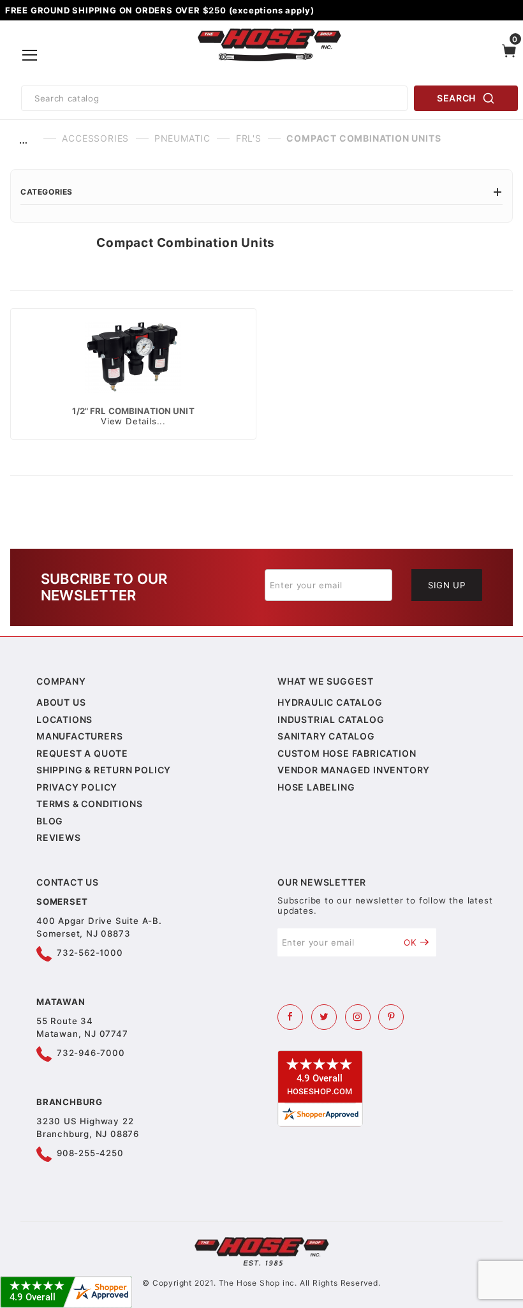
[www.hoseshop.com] (269, 31)
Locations (64, 719)
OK (410, 942)
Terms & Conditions (89, 803)
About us (60, 702)
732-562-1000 (90, 953)
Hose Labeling (316, 787)
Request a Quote (82, 753)
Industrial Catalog (330, 719)
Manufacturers (79, 736)
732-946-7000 (91, 1053)
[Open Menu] (29, 55)
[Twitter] (324, 1017)
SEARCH (456, 98)
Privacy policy (76, 787)
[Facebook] (290, 1017)
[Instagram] (358, 1017)
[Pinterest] (391, 1017)
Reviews (58, 837)
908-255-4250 (90, 1153)
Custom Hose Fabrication (346, 753)
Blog (49, 820)
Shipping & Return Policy (103, 769)
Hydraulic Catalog (330, 702)
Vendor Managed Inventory (353, 769)
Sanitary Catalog (326, 736)
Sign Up (447, 585)
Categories (46, 192)
